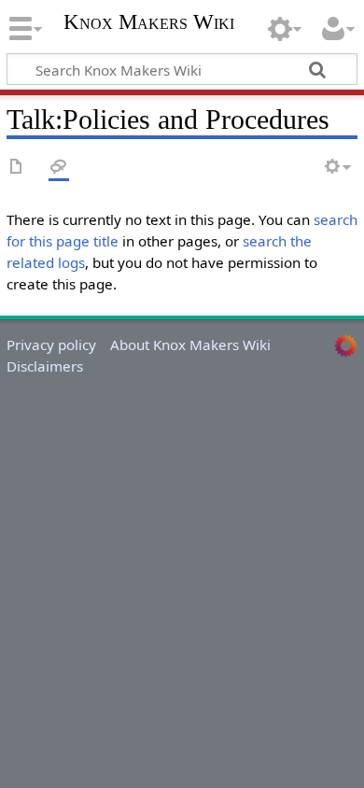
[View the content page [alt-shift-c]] (17, 167)
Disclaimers (45, 366)
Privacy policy (51, 344)
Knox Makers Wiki (148, 24)
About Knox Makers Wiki (190, 344)
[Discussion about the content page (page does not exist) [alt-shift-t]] (59, 167)
